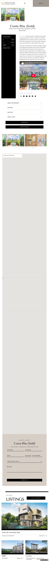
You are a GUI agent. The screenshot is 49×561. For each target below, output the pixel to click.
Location (10, 107)
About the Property (13, 103)
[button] (21, 96)
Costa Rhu (22, 36)
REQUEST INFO (6, 48)
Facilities (10, 112)
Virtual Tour (11, 117)
